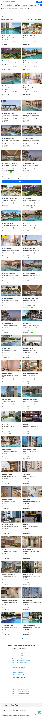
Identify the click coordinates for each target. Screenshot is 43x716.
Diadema (10, 715)
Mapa (32, 19)
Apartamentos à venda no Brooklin (18, 674)
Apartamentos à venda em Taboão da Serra (19, 682)
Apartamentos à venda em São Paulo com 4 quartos (20, 655)
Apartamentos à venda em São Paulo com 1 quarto (20, 650)
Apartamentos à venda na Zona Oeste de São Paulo (20, 693)
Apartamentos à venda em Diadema (18, 681)
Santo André (22, 715)
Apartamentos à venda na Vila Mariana (18, 668)
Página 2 (40, 98)
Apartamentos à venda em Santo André (18, 684)
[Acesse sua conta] (39, 5)
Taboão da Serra (16, 715)
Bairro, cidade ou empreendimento (6, 11)
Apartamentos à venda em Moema (17, 672)
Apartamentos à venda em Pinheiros (18, 670)
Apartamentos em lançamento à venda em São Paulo (21, 660)
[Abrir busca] (41, 5)
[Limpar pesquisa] (40, 12)
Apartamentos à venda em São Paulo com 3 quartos (20, 653)
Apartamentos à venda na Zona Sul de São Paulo (20, 697)
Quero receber (21, 181)
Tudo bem (39, 1)
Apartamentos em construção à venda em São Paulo (21, 662)
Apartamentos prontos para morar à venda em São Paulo (21, 664)
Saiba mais (13, 1)
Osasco (27, 715)
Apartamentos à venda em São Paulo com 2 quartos (20, 651)
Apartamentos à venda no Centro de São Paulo (20, 689)
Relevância (11, 19)
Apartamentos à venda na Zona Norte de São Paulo (20, 695)
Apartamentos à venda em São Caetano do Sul (20, 679)
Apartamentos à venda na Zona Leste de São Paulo (20, 691)
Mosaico (27, 19)
